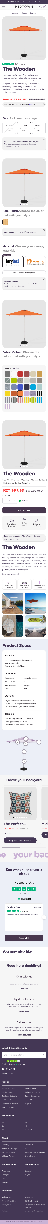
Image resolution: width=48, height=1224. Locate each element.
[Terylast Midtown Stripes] (7, 406)
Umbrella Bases (30, 1088)
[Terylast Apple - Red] (20, 374)
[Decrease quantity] (5, 501)
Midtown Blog (7, 1197)
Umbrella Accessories (32, 1092)
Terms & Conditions (9, 1201)
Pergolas (28, 1104)
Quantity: (6, 495)
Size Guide (29, 1130)
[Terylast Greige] (20, 380)
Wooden (5, 1182)
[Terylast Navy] (27, 387)
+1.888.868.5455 (8, 1074)
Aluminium (6, 1171)
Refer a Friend (30, 1156)
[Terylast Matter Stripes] (14, 400)
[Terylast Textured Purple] (33, 393)
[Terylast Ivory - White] (14, 374)
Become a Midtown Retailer (35, 1152)
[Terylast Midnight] (20, 387)
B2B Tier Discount (31, 1201)
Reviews (5, 1211)
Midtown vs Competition (34, 1211)
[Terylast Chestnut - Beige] (33, 374)
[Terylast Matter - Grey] (33, 380)
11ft (26, 1126)
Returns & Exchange (9, 1148)
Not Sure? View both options (24, 272)
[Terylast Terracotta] (14, 393)
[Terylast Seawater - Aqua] (39, 387)
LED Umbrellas (7, 1100)
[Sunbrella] (35, 262)
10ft (26, 1122)
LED (3, 1178)
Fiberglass (5, 1175)
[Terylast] (13, 262)
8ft (3, 1126)
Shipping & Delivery (9, 1152)
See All (24, 938)
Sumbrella (28, 1171)
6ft (3, 1122)
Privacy (33, 1222)
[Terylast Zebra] (39, 393)
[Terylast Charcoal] (39, 380)
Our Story (5, 1145)
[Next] (44, 917)
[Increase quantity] (14, 501)
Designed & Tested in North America (35, 1206)
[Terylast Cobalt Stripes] (39, 400)
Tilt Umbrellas (7, 1092)
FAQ (26, 1148)
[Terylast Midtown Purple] (27, 393)
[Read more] (26, 739)
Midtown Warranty (8, 1156)
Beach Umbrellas (8, 1107)
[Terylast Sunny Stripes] (27, 400)
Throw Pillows (29, 1100)
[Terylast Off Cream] (27, 380)
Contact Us (29, 1145)
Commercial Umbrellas (10, 1104)
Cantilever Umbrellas (9, 1096)
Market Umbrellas (8, 1088)
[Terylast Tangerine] (20, 393)
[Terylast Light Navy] (14, 387)
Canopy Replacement (32, 1096)
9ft (3, 1130)
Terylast (27, 1175)
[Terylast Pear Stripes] (33, 400)
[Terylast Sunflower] (7, 393)
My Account (29, 1197)
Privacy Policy (6, 1205)
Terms (40, 1222)
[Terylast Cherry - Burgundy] (27, 374)
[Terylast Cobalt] (33, 387)
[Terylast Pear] (14, 380)
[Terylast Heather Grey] (7, 387)
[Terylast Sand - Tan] (39, 374)
